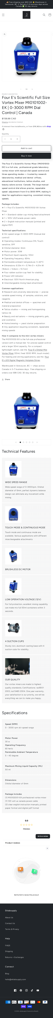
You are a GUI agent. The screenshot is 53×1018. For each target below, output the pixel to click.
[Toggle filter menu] (47, 848)
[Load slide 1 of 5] (20, 442)
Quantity (5, 134)
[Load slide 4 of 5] (29, 442)
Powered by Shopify (32, 1011)
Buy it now (26, 156)
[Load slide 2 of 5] (23, 442)
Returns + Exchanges (14, 957)
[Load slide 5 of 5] (32, 442)
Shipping (5, 122)
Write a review (43, 836)
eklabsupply (23, 1011)
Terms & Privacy (12, 929)
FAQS (7, 945)
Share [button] (7, 379)
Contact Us (10, 923)
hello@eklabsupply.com (15, 979)
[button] (3, 15)
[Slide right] (32, 89)
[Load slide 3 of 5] (26, 442)
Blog (7, 974)
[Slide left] (21, 89)
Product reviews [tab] (12, 843)
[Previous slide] (16, 442)
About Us (9, 917)
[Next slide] (37, 442)
